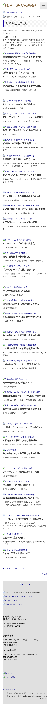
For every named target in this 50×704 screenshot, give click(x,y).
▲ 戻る (44, 574)
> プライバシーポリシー (10, 689)
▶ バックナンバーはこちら (13, 569)
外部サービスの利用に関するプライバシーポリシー (27, 693)
